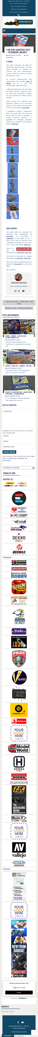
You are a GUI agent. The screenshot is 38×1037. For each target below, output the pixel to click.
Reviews (10, 35)
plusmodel (9, 57)
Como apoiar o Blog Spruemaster (19, 9)
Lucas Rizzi (23, 283)
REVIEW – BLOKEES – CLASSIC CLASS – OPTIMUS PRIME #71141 (16, 337)
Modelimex (9, 238)
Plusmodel (26, 107)
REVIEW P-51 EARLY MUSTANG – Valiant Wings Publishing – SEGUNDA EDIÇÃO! (19, 393)
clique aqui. (27, 245)
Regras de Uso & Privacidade (21, 3)
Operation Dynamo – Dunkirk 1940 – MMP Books (19, 303)
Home (11, 3)
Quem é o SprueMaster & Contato (19, 6)
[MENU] (4, 30)
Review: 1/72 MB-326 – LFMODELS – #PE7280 (19, 366)
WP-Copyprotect (19, 1036)
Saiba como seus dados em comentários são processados (18, 458)
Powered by (14, 998)
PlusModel (14, 124)
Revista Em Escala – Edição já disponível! (18, 308)
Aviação (5, 35)
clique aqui (28, 252)
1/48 (27, 55)
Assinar (19, 992)
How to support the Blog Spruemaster (19, 12)
